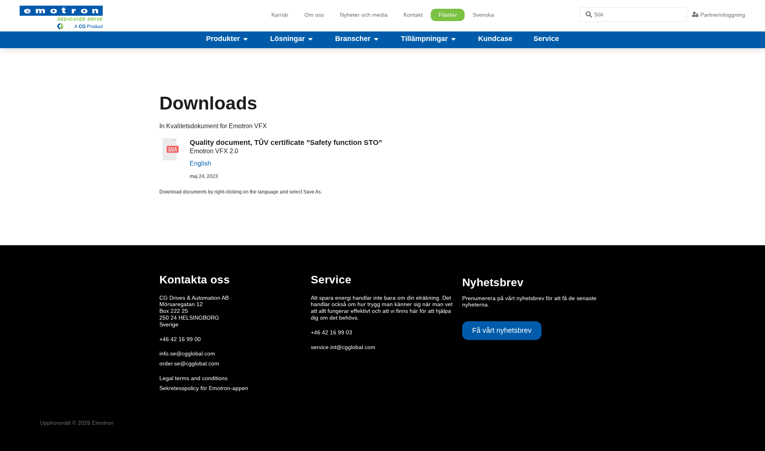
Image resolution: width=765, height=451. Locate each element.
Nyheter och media (364, 15)
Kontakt (413, 15)
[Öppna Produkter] (245, 39)
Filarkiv (448, 15)
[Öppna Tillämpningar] (453, 39)
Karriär (279, 15)
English (200, 163)
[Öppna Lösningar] (310, 39)
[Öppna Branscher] (376, 39)
